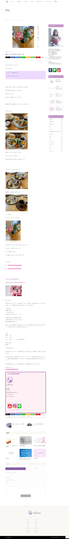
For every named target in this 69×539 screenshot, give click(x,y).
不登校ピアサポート (55, 124)
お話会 (55, 136)
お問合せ (28, 531)
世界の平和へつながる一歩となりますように (59, 89)
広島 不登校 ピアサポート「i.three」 (59, 537)
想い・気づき (55, 141)
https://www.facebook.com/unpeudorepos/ (14, 268)
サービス (28, 524)
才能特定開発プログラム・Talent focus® (55, 131)
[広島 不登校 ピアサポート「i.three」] (34, 514)
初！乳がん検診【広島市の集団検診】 (40, 445)
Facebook (6, 537)
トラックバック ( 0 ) (35, 468)
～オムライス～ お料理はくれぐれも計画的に (11, 446)
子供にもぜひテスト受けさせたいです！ (59, 96)
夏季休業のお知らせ (59, 81)
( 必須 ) (8, 477)
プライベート (55, 151)
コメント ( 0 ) (15, 468)
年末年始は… (7, 458)
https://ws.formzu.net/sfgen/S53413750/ (11, 369)
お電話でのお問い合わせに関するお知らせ (59, 109)
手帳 (55, 126)
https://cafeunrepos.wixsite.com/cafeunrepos (15, 265)
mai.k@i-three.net (11, 396)
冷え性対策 (35, 458)
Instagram (8, 537)
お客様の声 (55, 119)
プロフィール (28, 529)
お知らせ (28, 522)
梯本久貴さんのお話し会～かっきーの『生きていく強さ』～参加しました (26, 459)
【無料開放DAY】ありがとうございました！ (59, 102)
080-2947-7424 (10, 394)
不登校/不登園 (55, 121)
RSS (10, 537)
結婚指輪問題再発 (22, 445)
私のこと (55, 146)
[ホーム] (5, 19)
